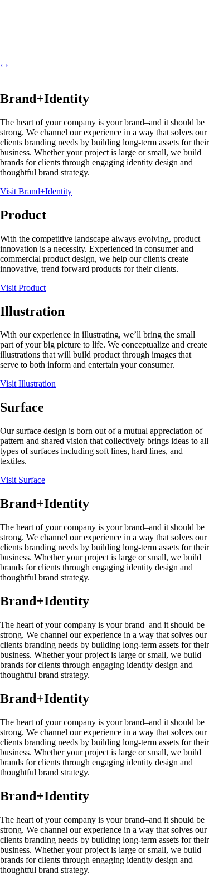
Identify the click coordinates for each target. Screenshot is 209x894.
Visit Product (23, 287)
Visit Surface (22, 480)
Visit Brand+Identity (36, 191)
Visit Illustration (28, 383)
